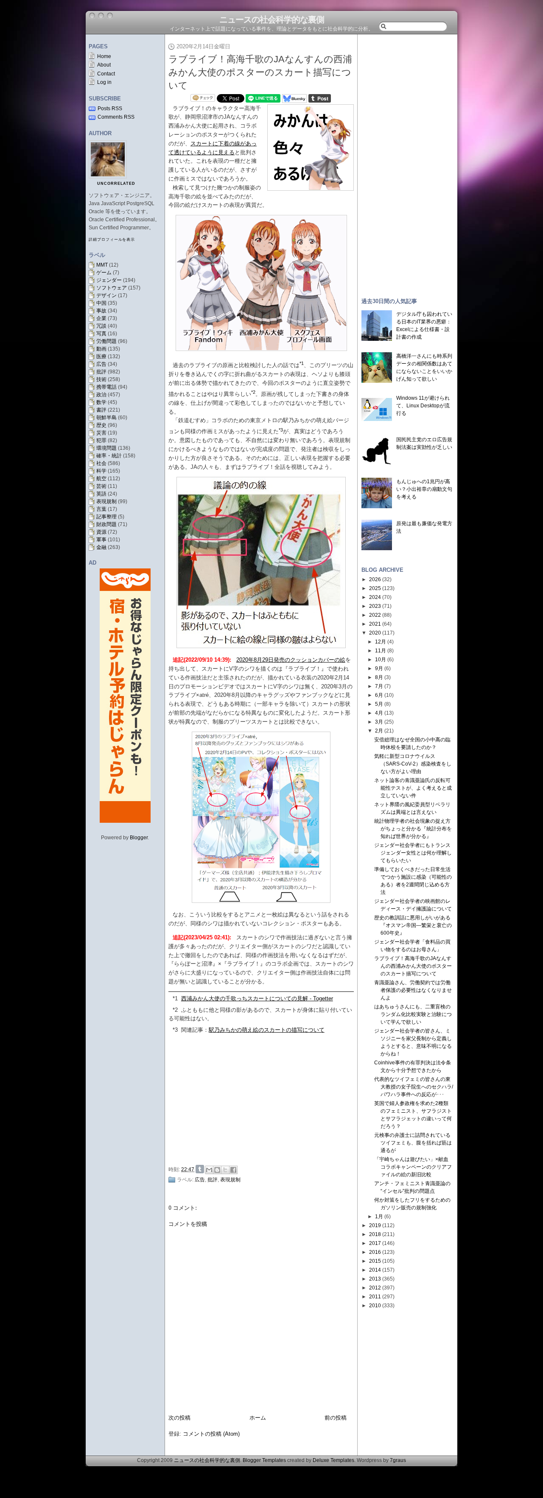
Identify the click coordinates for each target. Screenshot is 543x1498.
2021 (375, 624)
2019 (375, 1225)
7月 (379, 686)
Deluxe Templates (333, 1460)
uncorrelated (116, 183)
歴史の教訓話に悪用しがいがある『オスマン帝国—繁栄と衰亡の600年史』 (413, 925)
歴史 (101, 425)
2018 (375, 1234)
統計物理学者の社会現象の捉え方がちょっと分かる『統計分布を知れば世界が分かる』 (413, 828)
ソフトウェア (111, 288)
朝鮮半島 (106, 417)
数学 (101, 402)
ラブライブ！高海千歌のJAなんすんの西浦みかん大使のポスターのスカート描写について (260, 72)
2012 (375, 1288)
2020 (375, 633)
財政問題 (106, 524)
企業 (101, 318)
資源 (101, 532)
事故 (101, 311)
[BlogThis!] (217, 1170)
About (104, 65)
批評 (101, 372)
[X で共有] (225, 1170)
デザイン (106, 295)
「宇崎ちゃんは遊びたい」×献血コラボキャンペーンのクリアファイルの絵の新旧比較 (413, 1167)
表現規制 (106, 501)
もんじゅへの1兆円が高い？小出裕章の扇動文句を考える (424, 489)
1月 (379, 1217)
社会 (101, 463)
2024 (375, 597)
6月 (379, 695)
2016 (375, 1252)
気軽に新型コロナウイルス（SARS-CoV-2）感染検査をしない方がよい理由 (412, 763)
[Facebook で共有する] (233, 1170)
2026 (375, 579)
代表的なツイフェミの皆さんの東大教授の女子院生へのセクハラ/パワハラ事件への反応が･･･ (413, 1086)
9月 (379, 668)
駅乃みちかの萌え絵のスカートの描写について (267, 1030)
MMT (102, 265)
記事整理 (106, 517)
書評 (101, 410)
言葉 (101, 509)
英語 (101, 494)
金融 (101, 547)
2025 (375, 588)
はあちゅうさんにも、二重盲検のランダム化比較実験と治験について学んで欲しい (413, 1014)
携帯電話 (106, 387)
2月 (379, 731)
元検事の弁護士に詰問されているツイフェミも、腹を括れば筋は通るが (413, 1142)
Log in (104, 82)
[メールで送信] (209, 1170)
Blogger (139, 838)
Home (104, 56)
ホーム (257, 1417)
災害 (101, 433)
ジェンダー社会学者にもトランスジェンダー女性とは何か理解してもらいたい (413, 852)
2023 (375, 606)
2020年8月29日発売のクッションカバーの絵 (290, 660)
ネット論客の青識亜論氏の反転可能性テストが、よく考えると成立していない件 (413, 788)
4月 (379, 713)
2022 (375, 615)
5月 (379, 704)
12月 (380, 642)
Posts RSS (110, 108)
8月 (379, 677)
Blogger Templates (264, 1460)
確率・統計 (109, 456)
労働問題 (106, 341)
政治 (101, 395)
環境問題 (106, 448)
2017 (375, 1243)
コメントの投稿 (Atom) (211, 1434)
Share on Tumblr (200, 1169)
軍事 (101, 540)
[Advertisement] (263, 1098)
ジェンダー (109, 280)
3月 (379, 722)
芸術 (101, 486)
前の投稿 (336, 1417)
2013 (375, 1279)
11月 (380, 651)
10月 (380, 660)
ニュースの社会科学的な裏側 (271, 19)
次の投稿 (179, 1417)
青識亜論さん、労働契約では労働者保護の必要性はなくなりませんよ (413, 990)
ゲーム (104, 273)
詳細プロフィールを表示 (112, 239)
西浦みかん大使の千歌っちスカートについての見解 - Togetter (257, 998)
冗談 (101, 326)
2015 (375, 1261)
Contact (106, 74)
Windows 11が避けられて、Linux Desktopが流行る (423, 405)
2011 (375, 1297)
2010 (375, 1306)
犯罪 (101, 440)
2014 (375, 1270)
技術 (101, 379)
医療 (101, 356)
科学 (101, 471)
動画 (101, 349)
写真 (101, 334)
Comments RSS (116, 117)
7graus (398, 1460)
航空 (101, 479)
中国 (101, 303)
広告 (101, 364)
